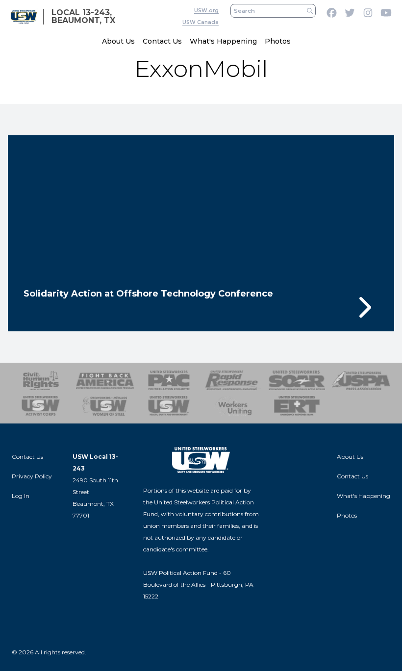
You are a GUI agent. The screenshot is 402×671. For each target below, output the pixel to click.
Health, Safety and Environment (169, 406)
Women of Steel (105, 406)
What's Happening (223, 41)
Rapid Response (233, 380)
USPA (361, 380)
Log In (20, 495)
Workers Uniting (233, 406)
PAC (169, 380)
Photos (278, 41)
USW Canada (200, 22)
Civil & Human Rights (41, 380)
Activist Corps (41, 406)
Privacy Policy (32, 476)
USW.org (206, 10)
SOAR (297, 380)
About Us (118, 41)
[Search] (310, 11)
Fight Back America (105, 380)
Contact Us (162, 41)
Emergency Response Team (297, 406)
